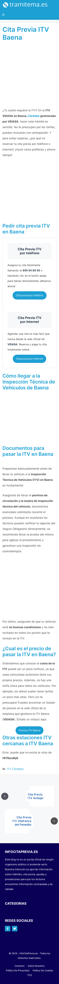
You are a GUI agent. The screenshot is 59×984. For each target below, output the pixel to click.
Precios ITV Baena (29, 730)
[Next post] (54, 821)
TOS (29, 975)
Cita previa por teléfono (29, 295)
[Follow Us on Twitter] (14, 928)
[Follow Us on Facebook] (7, 928)
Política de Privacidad (17, 970)
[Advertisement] (29, 76)
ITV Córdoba (15, 769)
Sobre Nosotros (36, 965)
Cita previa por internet (29, 358)
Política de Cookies (43, 970)
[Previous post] (5, 796)
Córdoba (33, 116)
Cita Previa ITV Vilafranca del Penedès (21, 821)
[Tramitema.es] (27, 5)
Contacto (19, 965)
